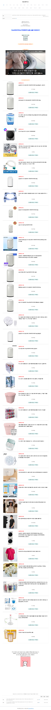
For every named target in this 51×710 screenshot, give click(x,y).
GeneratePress (31, 708)
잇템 (21, 4)
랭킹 (39, 4)
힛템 (31, 4)
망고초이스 (25, 1)
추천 (10, 4)
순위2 (11, 7)
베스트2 (35, 7)
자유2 (43, 4)
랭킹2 (31, 7)
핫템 (24, 4)
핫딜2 (15, 7)
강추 (28, 4)
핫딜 (17, 4)
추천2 (47, 4)
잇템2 (19, 7)
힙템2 (40, 7)
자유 (7, 4)
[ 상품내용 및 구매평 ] (33, 92)
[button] (14, 18)
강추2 (27, 7)
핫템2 (23, 7)
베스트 (35, 4)
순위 (14, 4)
